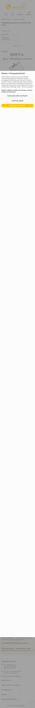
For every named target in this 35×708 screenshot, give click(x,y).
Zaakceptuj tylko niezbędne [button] (17, 96)
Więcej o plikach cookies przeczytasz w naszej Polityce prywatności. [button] (17, 91)
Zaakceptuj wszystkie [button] (18, 105)
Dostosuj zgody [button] (17, 101)
